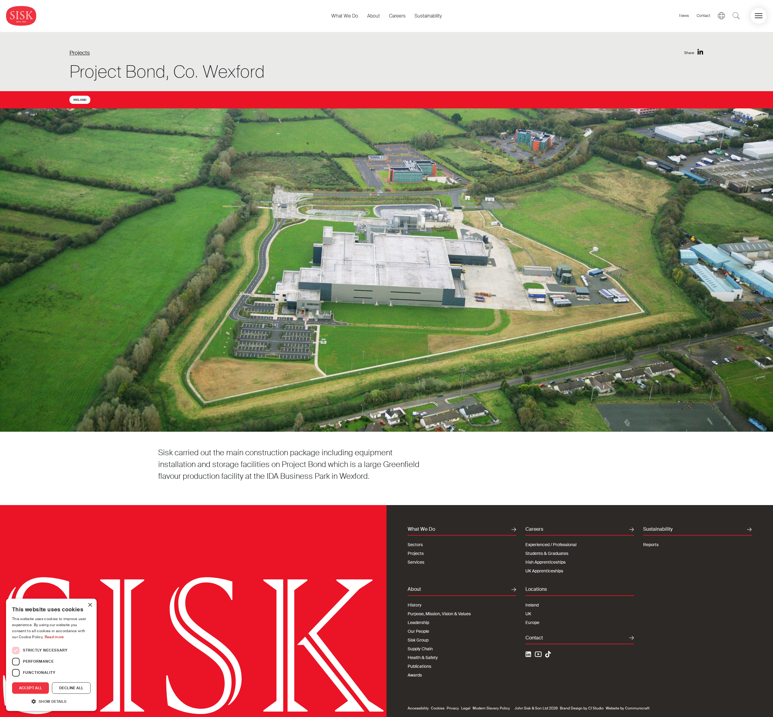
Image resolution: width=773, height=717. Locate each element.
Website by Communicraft (628, 708)
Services (416, 562)
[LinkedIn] (700, 52)
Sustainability (428, 16)
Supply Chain (420, 648)
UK (528, 613)
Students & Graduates (546, 553)
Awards (415, 675)
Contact (703, 15)
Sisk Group (418, 640)
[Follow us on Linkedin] (529, 655)
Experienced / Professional (550, 544)
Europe (532, 622)
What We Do (344, 16)
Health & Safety (423, 657)
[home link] (21, 16)
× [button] (90, 605)
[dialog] (51, 655)
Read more (54, 637)
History (415, 605)
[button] (758, 16)
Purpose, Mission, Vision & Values (439, 613)
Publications (419, 666)
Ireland (79, 100)
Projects (79, 52)
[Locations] (721, 15)
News (684, 15)
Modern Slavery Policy (491, 708)
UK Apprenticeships (544, 571)
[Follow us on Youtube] (538, 655)
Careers (397, 16)
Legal (465, 708)
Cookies (437, 708)
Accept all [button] (30, 688)
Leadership (418, 622)
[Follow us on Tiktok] (548, 654)
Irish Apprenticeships (545, 562)
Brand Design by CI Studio (582, 708)
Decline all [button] (71, 688)
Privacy (453, 708)
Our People (418, 631)
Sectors (415, 544)
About (373, 16)
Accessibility (418, 708)
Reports (651, 544)
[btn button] (736, 15)
